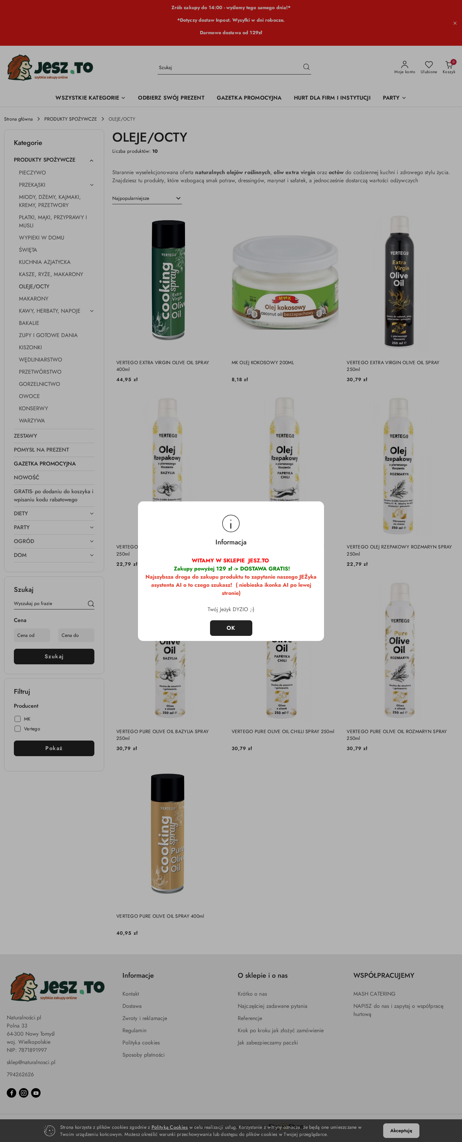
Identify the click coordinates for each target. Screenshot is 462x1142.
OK (231, 628)
